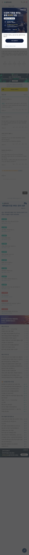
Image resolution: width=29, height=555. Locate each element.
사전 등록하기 (14, 40)
